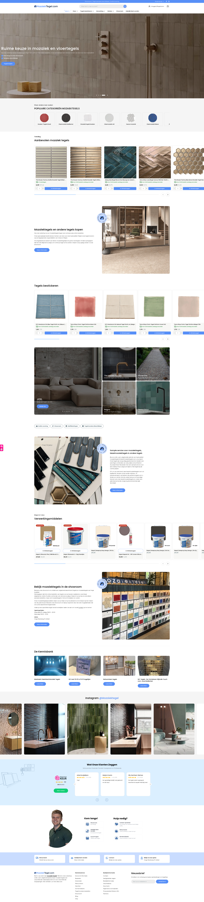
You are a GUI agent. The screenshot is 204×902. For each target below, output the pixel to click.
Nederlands (158, 1)
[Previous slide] (97, 95)
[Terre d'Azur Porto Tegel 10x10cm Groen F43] (155, 307)
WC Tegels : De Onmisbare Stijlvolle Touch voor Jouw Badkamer (152, 680)
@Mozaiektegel (109, 698)
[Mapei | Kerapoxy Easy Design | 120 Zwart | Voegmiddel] (158, 536)
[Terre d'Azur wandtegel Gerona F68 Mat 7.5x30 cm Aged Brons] (155, 162)
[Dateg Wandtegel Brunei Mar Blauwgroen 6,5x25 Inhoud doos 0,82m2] (120, 162)
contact (81, 607)
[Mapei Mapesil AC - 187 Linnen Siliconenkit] (130, 536)
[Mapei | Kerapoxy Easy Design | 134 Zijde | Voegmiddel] (186, 536)
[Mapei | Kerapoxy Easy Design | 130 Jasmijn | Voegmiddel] (103, 536)
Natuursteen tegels (110, 679)
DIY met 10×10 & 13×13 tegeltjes (79, 679)
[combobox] (103, 6)
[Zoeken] (124, 6)
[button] (100, 95)
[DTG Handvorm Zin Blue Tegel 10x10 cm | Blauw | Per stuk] (51, 307)
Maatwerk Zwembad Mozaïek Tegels (47, 679)
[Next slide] (107, 95)
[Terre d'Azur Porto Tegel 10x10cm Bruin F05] (86, 307)
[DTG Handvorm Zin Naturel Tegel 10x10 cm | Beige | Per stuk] (120, 307)
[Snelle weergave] (65, 150)
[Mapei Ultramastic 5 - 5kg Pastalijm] (75, 536)
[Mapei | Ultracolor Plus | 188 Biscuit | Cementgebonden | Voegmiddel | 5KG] (47, 536)
